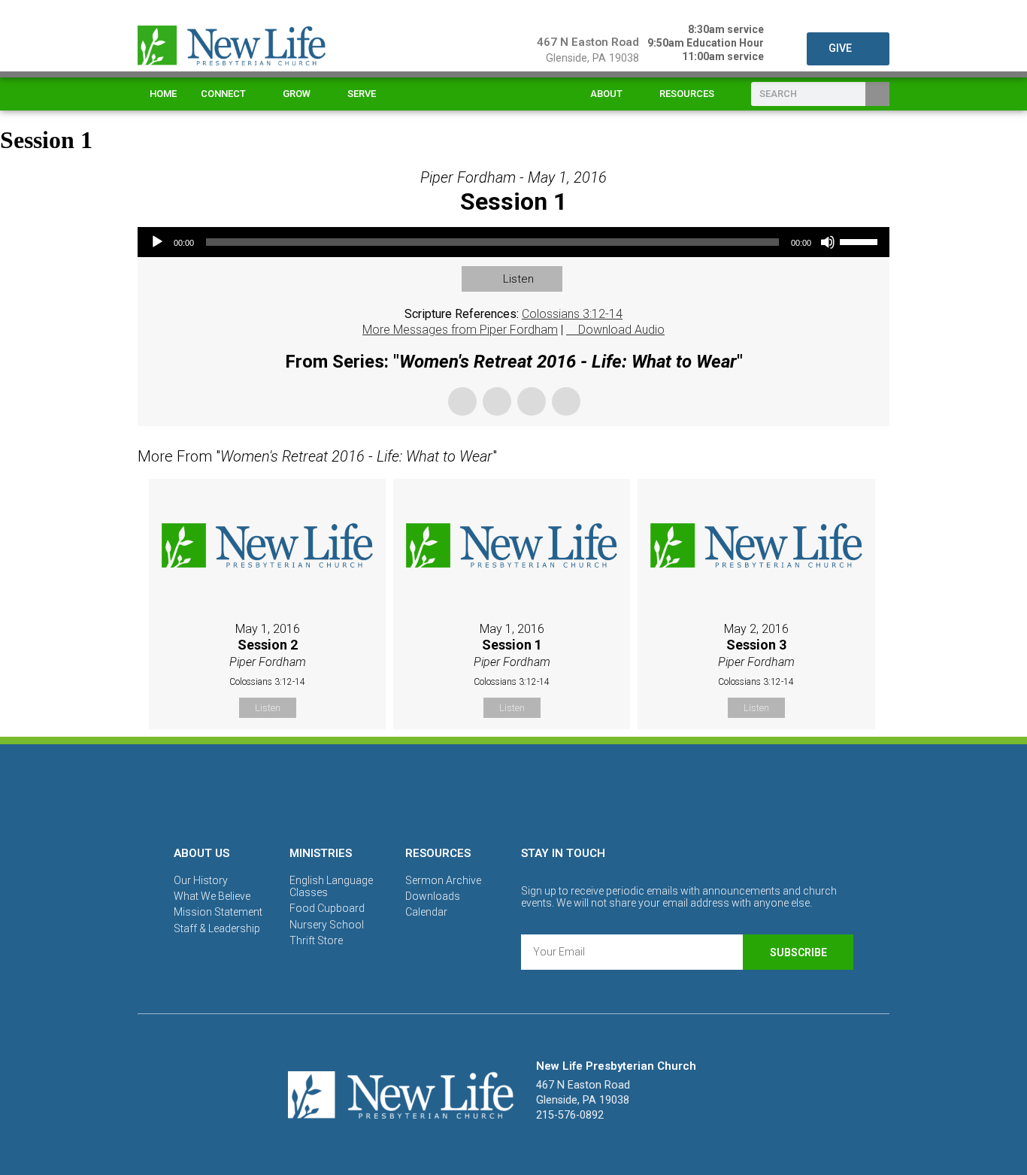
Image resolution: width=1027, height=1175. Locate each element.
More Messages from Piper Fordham (460, 330)
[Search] (877, 94)
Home (163, 93)
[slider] (861, 240)
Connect (223, 93)
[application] (513, 242)
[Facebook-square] (462, 792)
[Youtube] (565, 792)
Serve (361, 93)
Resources (686, 93)
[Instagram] (513, 792)
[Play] (157, 242)
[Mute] (827, 242)
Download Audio (621, 330)
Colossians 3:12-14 (572, 314)
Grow (297, 93)
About (606, 93)
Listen (518, 279)
